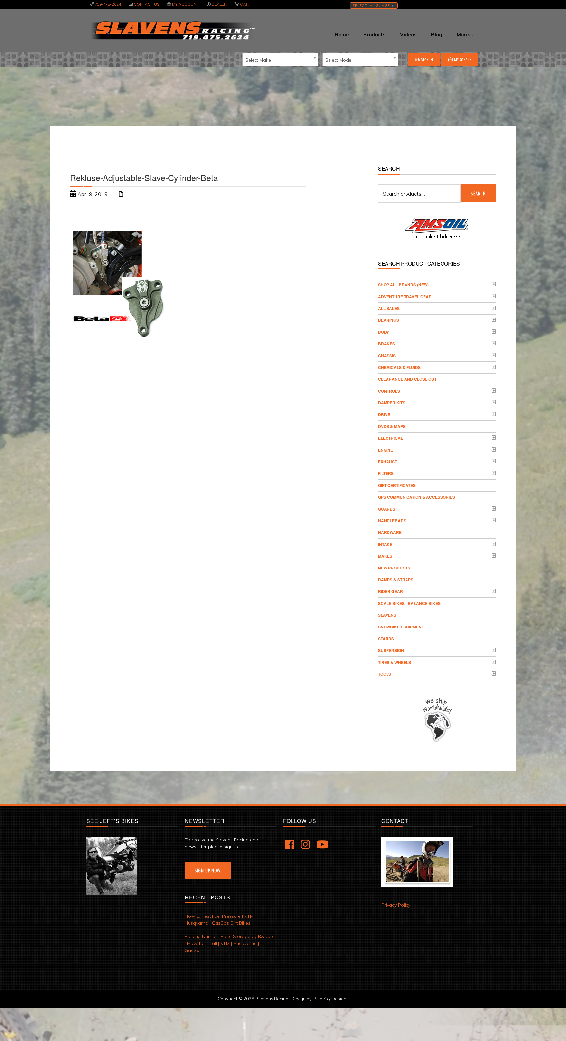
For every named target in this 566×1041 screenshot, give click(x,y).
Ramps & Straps (395, 580)
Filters (386, 473)
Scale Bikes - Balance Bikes (409, 603)
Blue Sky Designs (331, 998)
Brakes (386, 344)
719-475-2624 (108, 4)
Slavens (387, 615)
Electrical (390, 438)
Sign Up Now (208, 870)
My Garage (462, 59)
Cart (245, 4)
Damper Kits (391, 403)
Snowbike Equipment (401, 627)
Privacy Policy (395, 905)
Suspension (391, 650)
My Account (185, 4)
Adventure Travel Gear (405, 296)
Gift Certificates (397, 485)
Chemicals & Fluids (399, 367)
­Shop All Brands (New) (403, 285)
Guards (386, 509)
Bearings (388, 320)
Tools (384, 674)
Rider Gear (390, 591)
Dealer (219, 4)
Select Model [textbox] (338, 60)
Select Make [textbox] (258, 60)
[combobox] (280, 59)
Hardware (390, 532)
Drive (384, 414)
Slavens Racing (172, 30)
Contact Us (146, 4)
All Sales (389, 308)
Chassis (387, 355)
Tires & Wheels (394, 662)
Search (426, 59)
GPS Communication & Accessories (416, 497)
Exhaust (387, 462)
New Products (394, 568)
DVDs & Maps (392, 426)
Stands (386, 639)
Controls (389, 391)
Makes (385, 556)
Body (383, 332)
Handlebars (392, 521)
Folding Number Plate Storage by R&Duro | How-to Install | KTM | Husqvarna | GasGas (230, 943)
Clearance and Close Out (407, 379)
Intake (385, 544)
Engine (385, 450)
